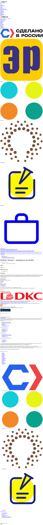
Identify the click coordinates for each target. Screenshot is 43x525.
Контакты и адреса (3, 302)
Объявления (16, 302)
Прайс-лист (12, 302)
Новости (19, 302)
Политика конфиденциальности (6, 517)
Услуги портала (5, 9)
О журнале (3, 339)
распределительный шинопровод (5, 303)
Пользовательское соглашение (6, 322)
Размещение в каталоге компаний (7, 335)
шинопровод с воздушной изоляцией (29, 303)
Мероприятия (4, 360)
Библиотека (3, 358)
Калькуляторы (4, 324)
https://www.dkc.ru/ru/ (3, 283)
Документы (8, 302)
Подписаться (2, 308)
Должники (3, 325)
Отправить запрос (3, 278)
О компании (4, 329)
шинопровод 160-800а (13, 303)
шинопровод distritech (20, 303)
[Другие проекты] (0, 38)
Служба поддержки (5, 330)
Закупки (3, 357)
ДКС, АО (1, 300)
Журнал (3, 514)
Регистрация (2, 20)
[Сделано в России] (21, 37)
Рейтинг (1, 9)
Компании (3, 354)
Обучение (3, 359)
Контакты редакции (5, 328)
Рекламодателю (4, 341)
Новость (1, 13)
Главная (3, 255)
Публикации (23, 302)
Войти (5, 20)
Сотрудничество (4, 340)
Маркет (3, 356)
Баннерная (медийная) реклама (6, 334)
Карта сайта (3, 331)
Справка (3, 323)
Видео (1, 15)
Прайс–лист (2, 12)
